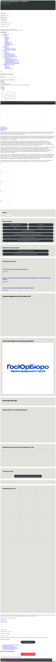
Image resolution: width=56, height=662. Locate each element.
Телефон (2, 77)
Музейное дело (8, 42)
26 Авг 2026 (5, 281)
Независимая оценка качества (12, 63)
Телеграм (7, 67)
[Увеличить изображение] (52, 484)
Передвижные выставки (10, 49)
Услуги (6, 36)
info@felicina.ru (3, 19)
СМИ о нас (7, 52)
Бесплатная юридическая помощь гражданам (26, 254)
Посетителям (6, 34)
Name (1, 80)
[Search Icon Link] (3, 69)
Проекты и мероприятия (8, 53)
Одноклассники (8, 68)
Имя (1, 76)
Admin (4, 127)
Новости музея (3, 128)
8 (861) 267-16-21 (3, 17)
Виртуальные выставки (10, 48)
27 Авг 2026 (5, 271)
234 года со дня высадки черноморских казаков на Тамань (18, 288)
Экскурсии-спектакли (10, 55)
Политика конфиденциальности (14, 661)
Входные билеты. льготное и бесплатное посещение (28, 234)
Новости (5, 50)
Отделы (6, 39)
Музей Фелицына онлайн (8, 64)
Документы (7, 58)
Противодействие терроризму (12, 62)
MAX (6, 65)
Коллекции (7, 43)
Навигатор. (24, 1)
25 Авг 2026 (5, 290)
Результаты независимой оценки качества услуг (28, 476)
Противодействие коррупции (12, 60)
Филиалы (7, 38)
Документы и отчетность (8, 57)
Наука (6, 40)
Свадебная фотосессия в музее (26, 251)
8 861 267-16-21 (3, 619)
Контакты (7, 45)
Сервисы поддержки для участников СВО (28, 240)
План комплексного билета (28, 237)
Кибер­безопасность (9, 61)
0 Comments (3, 129)
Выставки (5, 46)
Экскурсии (41, 224)
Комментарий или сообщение (7, 79)
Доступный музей (9, 44)
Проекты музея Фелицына (11, 56)
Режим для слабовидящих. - (11, 1)
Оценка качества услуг (28, 642)
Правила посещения (15, 224)
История (7, 37)
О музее (4, 35)
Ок (6, 661)
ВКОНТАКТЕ (7, 66)
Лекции (7, 41)
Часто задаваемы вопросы (28, 231)
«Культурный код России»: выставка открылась (15, 269)
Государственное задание (11, 59)
